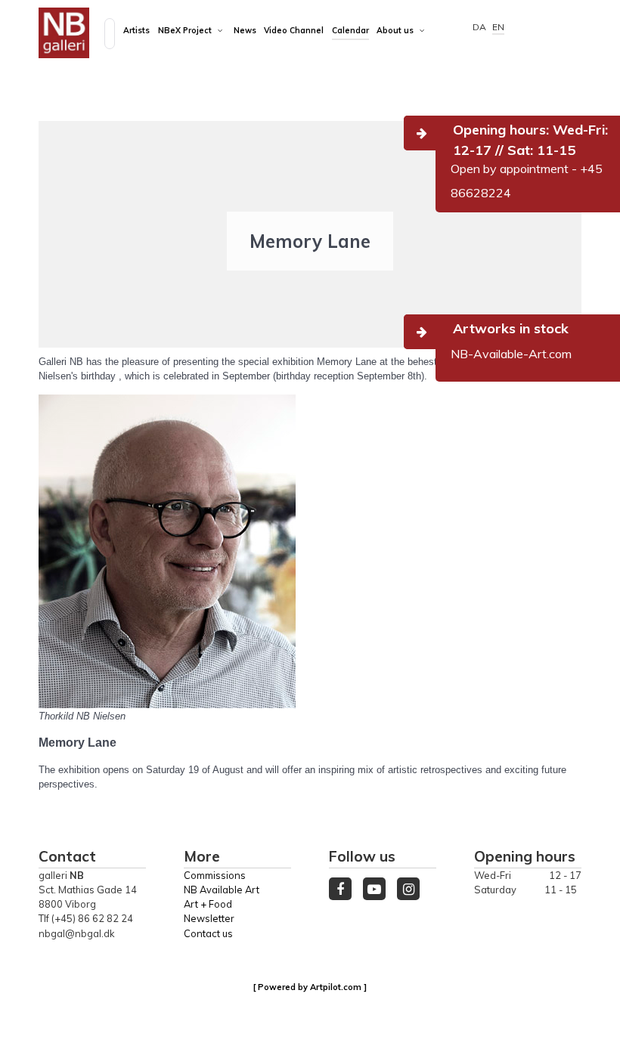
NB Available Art (221, 889)
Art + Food (208, 904)
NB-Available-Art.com (511, 353)
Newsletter (209, 918)
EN (498, 26)
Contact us (208, 933)
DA (480, 26)
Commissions (215, 875)
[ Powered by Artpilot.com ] (310, 987)
